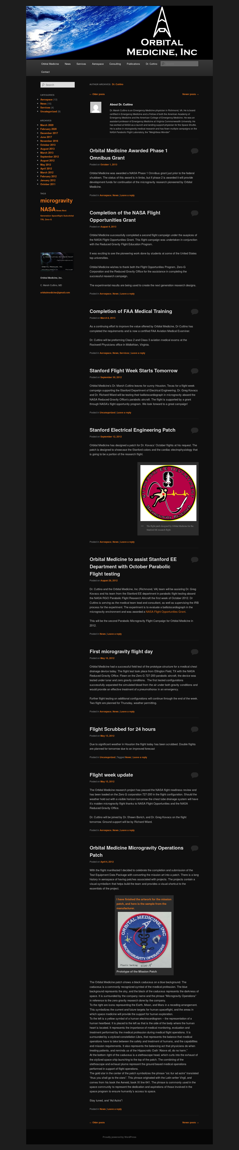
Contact (45, 72)
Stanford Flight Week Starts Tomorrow (134, 370)
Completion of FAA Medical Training (131, 311)
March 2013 (46, 152)
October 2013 (47, 145)
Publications (133, 64)
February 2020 (48, 129)
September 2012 (49, 156)
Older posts (97, 94)
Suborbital (68, 215)
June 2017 (46, 137)
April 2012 (46, 168)
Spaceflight (57, 215)
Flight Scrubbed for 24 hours (123, 728)
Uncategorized (107, 412)
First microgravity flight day (121, 651)
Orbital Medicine (50, 64)
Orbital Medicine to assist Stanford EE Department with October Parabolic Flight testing (133, 566)
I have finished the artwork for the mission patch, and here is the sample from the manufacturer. (144, 903)
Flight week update (111, 774)
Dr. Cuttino (151, 64)
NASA (48, 209)
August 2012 (47, 160)
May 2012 (45, 164)
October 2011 (47, 184)
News (68, 64)
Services (81, 64)
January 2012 (47, 180)
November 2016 (49, 141)
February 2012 (48, 176)
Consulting (115, 64)
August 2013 (47, 148)
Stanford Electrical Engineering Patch (133, 429)
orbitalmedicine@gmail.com (55, 292)
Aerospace (98, 64)
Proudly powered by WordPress (119, 1137)
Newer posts (190, 94)
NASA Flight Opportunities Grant (165, 611)
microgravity (56, 200)
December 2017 (49, 133)
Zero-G (48, 219)
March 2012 (46, 172)
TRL (42, 219)
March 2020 (46, 125)
